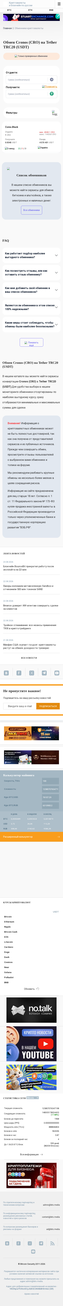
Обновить (29, 989)
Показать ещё (33, 344)
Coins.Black (11, 127)
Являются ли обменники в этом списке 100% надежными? (30, 307)
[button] (52, 79)
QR (51, 1289)
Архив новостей (31, 1294)
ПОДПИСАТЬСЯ (48, 706)
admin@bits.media (51, 1205)
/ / (22, 148)
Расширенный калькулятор (18, 836)
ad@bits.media (53, 1229)
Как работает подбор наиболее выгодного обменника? (25, 255)
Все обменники (31, 210)
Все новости (29, 658)
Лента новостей (14, 553)
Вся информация (29, 1154)
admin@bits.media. (34, 1281)
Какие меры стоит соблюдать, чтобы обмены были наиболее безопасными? (29, 324)
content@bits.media (51, 1217)
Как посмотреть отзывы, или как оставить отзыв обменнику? (26, 272)
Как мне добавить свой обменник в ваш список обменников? (27, 290)
